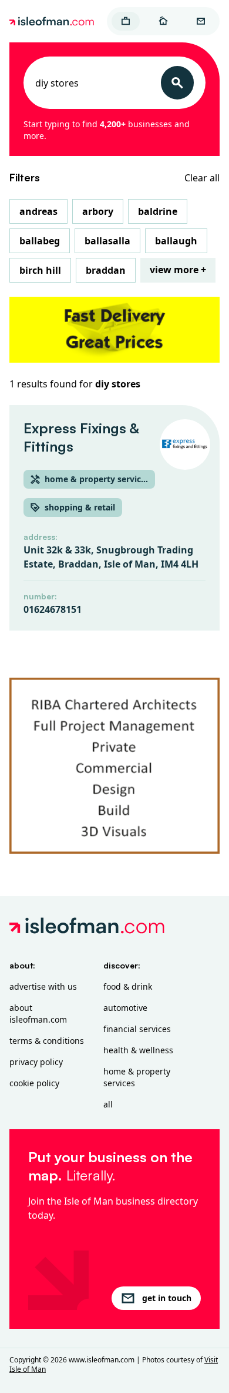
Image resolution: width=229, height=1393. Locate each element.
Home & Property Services (136, 1077)
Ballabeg (39, 240)
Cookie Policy (34, 1083)
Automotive (125, 1007)
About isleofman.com (38, 1013)
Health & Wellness (138, 1050)
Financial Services (137, 1028)
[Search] (177, 83)
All (108, 1104)
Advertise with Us (43, 986)
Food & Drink (127, 986)
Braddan (106, 270)
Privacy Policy (36, 1061)
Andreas (38, 211)
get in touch (166, 1298)
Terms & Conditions (46, 1040)
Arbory (97, 211)
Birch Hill (40, 270)
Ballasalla (107, 240)
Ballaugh (176, 240)
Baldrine (157, 211)
